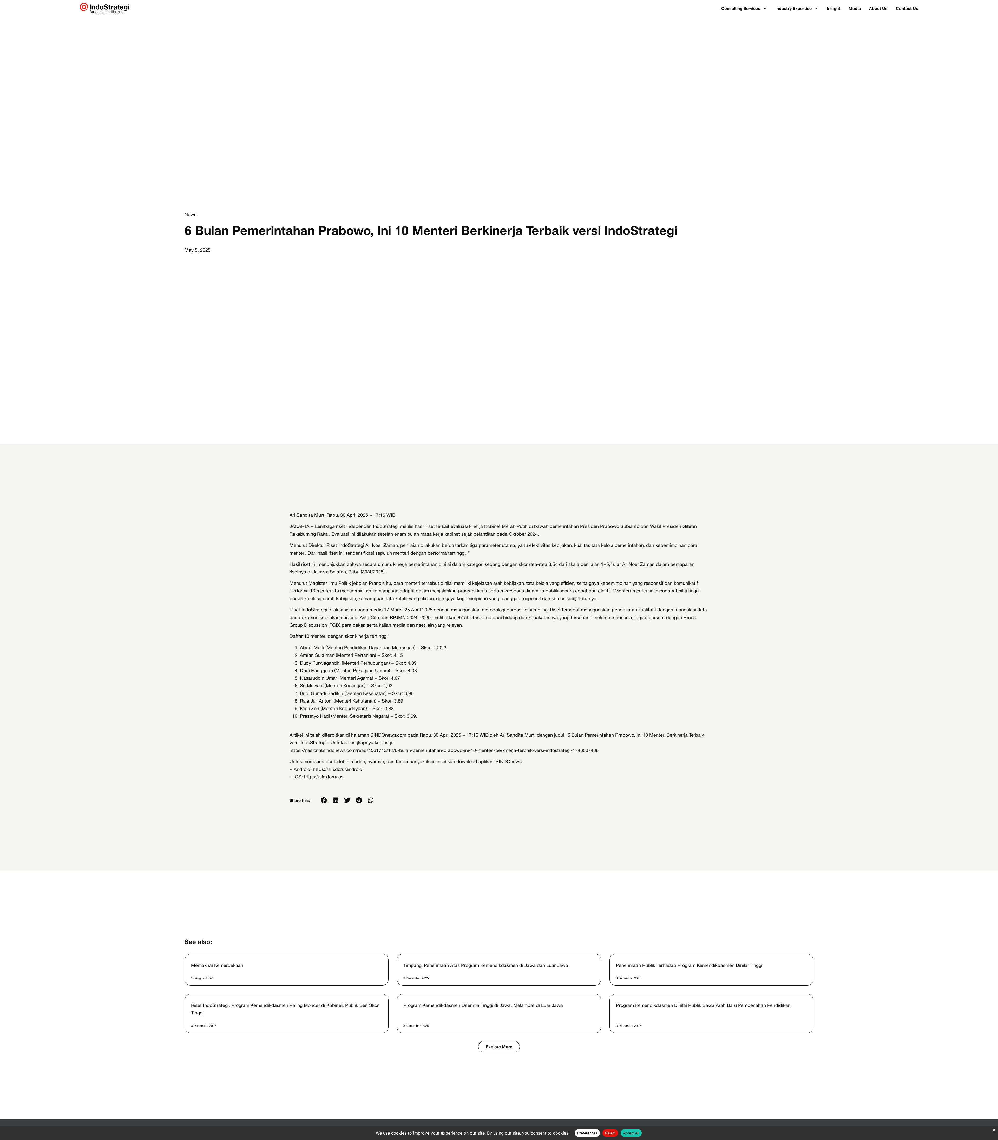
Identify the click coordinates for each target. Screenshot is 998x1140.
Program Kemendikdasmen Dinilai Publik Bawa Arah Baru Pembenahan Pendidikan (703, 1005)
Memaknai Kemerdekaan (217, 965)
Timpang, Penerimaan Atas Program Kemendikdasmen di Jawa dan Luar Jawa (485, 965)
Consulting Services (740, 8)
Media (855, 8)
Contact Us (907, 8)
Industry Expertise (793, 8)
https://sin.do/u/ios (323, 776)
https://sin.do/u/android (337, 769)
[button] (324, 800)
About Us (878, 8)
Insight (833, 8)
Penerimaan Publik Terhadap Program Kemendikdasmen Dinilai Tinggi (689, 965)
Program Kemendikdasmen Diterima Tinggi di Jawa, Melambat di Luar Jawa (483, 1005)
